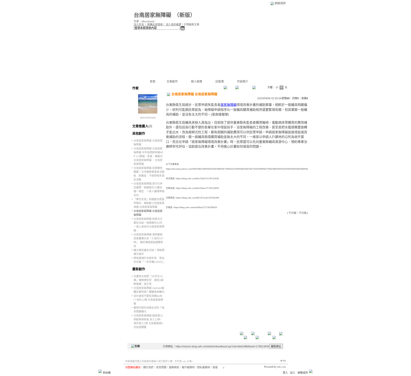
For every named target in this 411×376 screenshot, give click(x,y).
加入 (292, 372)
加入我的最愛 (173, 24)
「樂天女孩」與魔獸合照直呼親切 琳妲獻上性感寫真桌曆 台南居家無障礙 (149, 203)
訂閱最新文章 (191, 24)
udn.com (281, 366)
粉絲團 (107, 372)
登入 (285, 372)
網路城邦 (280, 3)
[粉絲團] (100, 371)
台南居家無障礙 (152, 15)
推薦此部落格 (155, 24)
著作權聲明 (188, 367)
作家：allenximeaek (144, 21)
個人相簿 (196, 81)
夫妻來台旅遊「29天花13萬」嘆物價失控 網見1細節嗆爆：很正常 (148, 280)
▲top (283, 360)
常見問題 (161, 367)
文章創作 (172, 81)
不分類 (292, 213)
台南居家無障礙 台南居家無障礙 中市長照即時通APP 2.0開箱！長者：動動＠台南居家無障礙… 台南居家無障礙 (148, 156)
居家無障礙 (228, 105)
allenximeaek (148, 117)
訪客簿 (219, 81)
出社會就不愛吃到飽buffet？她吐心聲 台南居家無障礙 (148, 300)
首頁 (152, 81)
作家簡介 (242, 81)
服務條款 (174, 367)
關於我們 (148, 367)
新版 (184, 15)
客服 (215, 367)
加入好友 (139, 24)
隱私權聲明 (203, 367)
